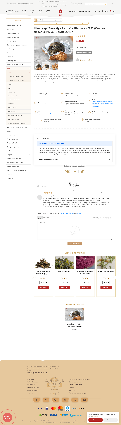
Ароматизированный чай (17, 123)
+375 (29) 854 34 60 (37, 372)
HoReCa (9, 151)
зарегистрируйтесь (67, 213)
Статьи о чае (96, 11)
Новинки (10, 57)
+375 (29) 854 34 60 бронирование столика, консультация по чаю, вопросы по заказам (21, 4)
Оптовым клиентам (75, 385)
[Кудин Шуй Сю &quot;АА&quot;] (64, 262)
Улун (9, 88)
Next (115, 277)
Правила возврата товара (77, 393)
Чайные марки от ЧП (14, 25)
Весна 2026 (48, 11)
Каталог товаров (10, 11)
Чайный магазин (32, 382)
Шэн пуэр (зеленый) (17, 80)
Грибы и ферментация (99, 105)
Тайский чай (11, 135)
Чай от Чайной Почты (15, 64)
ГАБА (10, 84)
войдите (79, 213)
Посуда (9, 155)
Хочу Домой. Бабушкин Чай (17, 127)
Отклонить (110, 420)
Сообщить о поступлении (84, 52)
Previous (34, 277)
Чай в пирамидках (13, 49)
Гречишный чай (13, 53)
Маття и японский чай (16, 100)
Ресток (9, 174)
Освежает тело (54, 114)
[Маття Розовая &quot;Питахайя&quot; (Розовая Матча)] (85, 262)
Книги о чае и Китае (14, 159)
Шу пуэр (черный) (16, 76)
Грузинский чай (12, 139)
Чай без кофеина (13, 33)
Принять (95, 420)
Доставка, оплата (24, 11)
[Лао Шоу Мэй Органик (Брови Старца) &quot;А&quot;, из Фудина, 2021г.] (43, 262)
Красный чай (12, 108)
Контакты (81, 11)
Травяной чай (12, 143)
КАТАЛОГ (18, 20)
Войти (106, 11)
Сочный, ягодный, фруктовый (102, 102)
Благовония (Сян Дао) (15, 163)
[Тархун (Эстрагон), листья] (106, 262)
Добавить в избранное (87, 60)
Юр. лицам (72, 11)
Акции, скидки (32, 11)
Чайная (16, 11)
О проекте (30, 379)
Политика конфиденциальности (79, 379)
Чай (8, 68)
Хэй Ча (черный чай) (15, 115)
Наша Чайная (31, 385)
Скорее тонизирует (43, 114)
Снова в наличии (13, 37)
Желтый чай (12, 104)
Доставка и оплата (75, 382)
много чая (10, 29)
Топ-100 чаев (40, 11)
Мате (9, 131)
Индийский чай (13, 119)
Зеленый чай (12, 96)
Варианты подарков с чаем (17, 45)
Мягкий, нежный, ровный (99, 101)
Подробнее (95, 416)
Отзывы (87, 11)
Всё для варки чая (13, 147)
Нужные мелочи (13, 166)
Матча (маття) (12, 92)
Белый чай (12, 111)
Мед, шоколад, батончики (16, 170)
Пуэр (9, 72)
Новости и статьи (33, 387)
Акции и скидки (32, 390)
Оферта (71, 387)
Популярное (11, 61)
